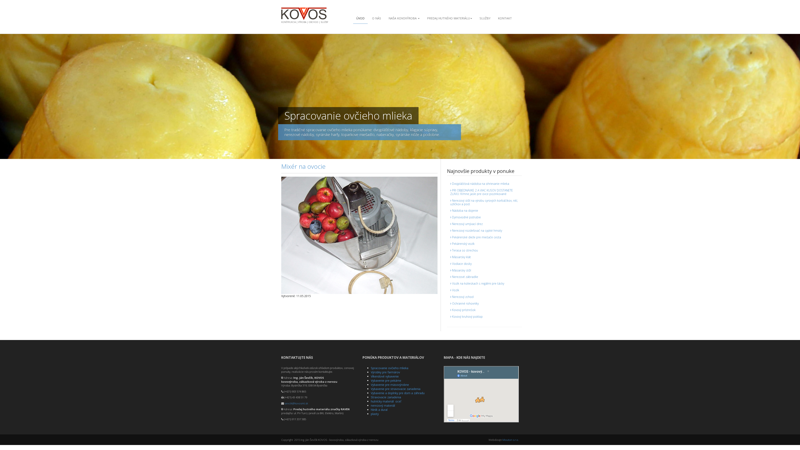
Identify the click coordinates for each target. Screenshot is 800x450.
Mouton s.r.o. (510, 440)
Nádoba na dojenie (464, 210)
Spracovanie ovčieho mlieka (389, 368)
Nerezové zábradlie (464, 277)
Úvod (360, 18)
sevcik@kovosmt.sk (296, 403)
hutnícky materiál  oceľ (386, 401)
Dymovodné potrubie (466, 217)
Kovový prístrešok (463, 310)
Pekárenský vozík (463, 244)
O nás (376, 18)
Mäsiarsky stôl (461, 270)
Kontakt (505, 18)
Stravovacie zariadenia (386, 397)
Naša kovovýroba (403, 18)
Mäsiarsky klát (461, 257)
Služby (485, 18)
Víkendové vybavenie (385, 376)
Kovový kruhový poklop (467, 317)
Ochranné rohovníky (465, 303)
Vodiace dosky (461, 264)
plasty (375, 414)
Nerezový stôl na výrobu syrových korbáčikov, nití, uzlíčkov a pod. (484, 202)
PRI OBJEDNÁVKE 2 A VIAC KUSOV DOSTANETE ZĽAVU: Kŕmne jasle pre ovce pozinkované (481, 192)
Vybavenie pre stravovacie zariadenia (395, 389)
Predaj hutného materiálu (448, 18)
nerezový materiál (383, 406)
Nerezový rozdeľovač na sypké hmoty (476, 230)
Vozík (455, 290)
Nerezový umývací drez (467, 224)
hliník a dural (379, 410)
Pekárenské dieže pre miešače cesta (476, 237)
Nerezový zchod (462, 297)
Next (797, 95)
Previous (3, 95)
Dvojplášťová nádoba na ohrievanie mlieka (480, 184)
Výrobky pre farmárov (385, 372)
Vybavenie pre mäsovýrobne (390, 385)
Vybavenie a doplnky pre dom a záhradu (398, 393)
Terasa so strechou (464, 250)
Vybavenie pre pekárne (386, 380)
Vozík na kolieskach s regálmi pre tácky (477, 283)
